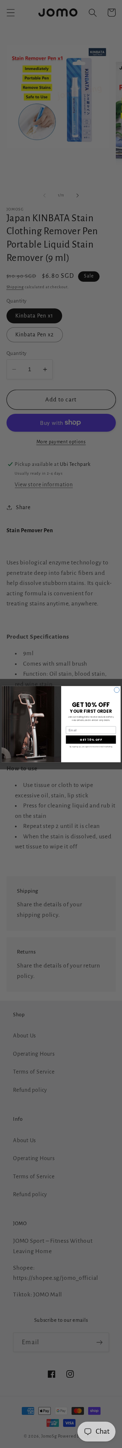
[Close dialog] (116, 689)
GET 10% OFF (91, 739)
